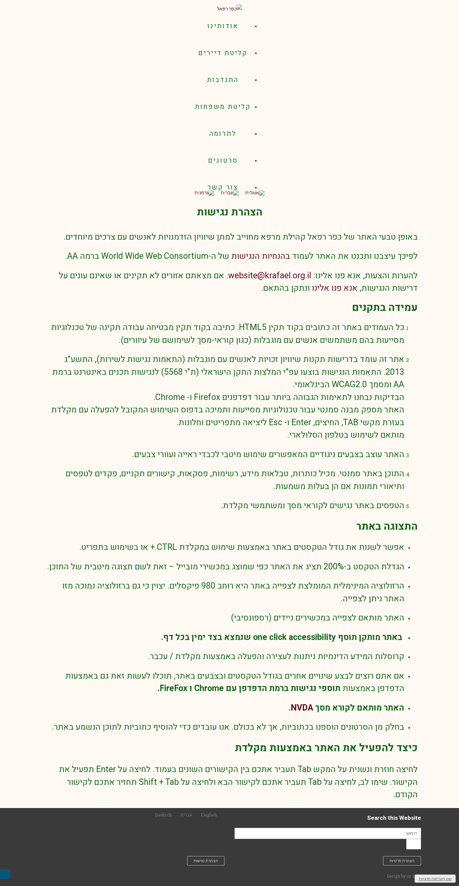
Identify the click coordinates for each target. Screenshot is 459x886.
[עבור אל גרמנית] (204, 192)
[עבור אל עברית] (229, 192)
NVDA (302, 708)
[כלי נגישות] (5, 874)
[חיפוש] (413, 844)
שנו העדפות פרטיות (435, 878)
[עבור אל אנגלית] (255, 192)
